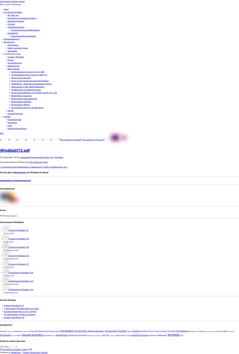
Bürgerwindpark (54, 331)
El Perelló (171, 331)
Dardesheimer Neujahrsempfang (89, 331)
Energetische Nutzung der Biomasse (27, 108)
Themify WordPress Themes (35, 352)
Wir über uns (13, 15)
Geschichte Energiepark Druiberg (22, 18)
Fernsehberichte (14, 63)
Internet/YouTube (15, 114)
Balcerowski (26, 331)
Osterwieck (47, 335)
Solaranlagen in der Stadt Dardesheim (28, 87)
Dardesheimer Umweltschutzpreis (26, 90)
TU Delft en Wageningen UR (54, 167)
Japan (225, 331)
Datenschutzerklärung (17, 128)
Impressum (12, 122)
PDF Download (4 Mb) (38, 162)
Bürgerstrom (9, 42)
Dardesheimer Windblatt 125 (20, 281)
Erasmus (192, 331)
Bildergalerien (13, 69)
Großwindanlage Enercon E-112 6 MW (27, 72)
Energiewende (182, 331)
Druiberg (136, 331)
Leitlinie (19, 335)
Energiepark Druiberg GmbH (14, 349)
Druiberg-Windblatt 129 (18, 247)
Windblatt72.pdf (15, 150)
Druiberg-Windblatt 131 (18, 230)
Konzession (5, 335)
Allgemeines (12, 45)
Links (9, 125)
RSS (2, 133)
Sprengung (112, 335)
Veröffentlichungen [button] (12, 54)
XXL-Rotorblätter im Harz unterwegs (19, 314)
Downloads (12, 51)
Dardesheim (12, 33)
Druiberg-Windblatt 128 (18, 256)
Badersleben (18, 331)
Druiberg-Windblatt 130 (18, 239)
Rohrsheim (83, 335)
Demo (130, 331)
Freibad (201, 331)
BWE (36, 331)
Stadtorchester (121, 335)
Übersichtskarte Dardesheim (23, 36)
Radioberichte (13, 66)
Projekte (11, 24)
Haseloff (219, 331)
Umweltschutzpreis (15, 27)
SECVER (106, 335)
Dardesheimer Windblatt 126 (20, 273)
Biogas (31, 331)
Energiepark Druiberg (13, 12)
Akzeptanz (3, 331)
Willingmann (162, 335)
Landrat (14, 335)
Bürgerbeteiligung (12, 39)
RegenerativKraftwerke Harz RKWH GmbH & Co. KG (34, 93)
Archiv (3, 216)
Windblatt (59, 157)
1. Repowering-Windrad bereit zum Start (21, 308)
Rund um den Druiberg (21, 78)
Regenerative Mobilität (21, 102)
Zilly (182, 335)
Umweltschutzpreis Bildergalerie (25, 30)
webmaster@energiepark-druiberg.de (36, 157)
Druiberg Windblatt (15, 57)
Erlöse (196, 331)
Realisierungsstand (15, 21)
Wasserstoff (153, 335)
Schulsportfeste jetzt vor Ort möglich (20, 311)
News (6, 9)
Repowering (73, 335)
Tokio (128, 335)
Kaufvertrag (231, 331)
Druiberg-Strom (147, 331)
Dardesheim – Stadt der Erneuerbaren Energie (31, 84)
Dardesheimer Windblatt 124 (20, 290)
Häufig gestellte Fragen (17, 48)
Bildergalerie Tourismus (21, 96)
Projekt (53, 335)
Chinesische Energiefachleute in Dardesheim (20, 167)
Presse (10, 60)
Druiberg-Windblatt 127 (18, 264)
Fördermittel (207, 331)
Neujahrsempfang (32, 334)
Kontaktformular (14, 119)
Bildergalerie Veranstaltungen (24, 99)
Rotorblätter (91, 335)
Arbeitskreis (10, 331)
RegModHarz (62, 335)
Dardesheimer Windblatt (116, 331)
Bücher (10, 111)
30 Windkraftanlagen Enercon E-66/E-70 (29, 75)
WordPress (16, 352)
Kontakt (7, 116)
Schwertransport (98, 335)
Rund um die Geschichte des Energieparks (30, 81)
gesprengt (213, 331)
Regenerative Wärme (20, 105)
